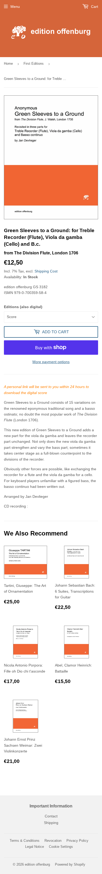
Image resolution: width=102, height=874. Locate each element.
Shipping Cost (46, 271)
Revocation (52, 841)
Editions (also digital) (23, 307)
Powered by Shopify (70, 864)
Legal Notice (34, 847)
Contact (51, 816)
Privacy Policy (77, 841)
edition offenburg (37, 864)
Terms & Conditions (24, 841)
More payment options (51, 362)
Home (8, 63)
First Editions (34, 63)
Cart (94, 6)
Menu (15, 6)
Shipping (51, 823)
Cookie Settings (61, 847)
